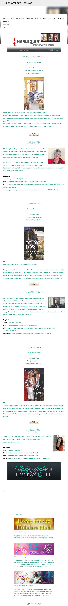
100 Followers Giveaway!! (20, 557)
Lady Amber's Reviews (18, 2)
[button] (4, 28)
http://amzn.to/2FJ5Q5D (16, 179)
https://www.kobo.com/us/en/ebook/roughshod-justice (22, 325)
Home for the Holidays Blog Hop (22, 532)
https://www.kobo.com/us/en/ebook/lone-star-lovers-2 (22, 453)
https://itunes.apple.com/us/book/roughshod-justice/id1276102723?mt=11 (29, 333)
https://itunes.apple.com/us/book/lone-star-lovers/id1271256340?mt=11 (28, 458)
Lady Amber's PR (37, 73)
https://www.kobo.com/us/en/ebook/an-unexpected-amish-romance (26, 181)
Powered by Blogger (35, 604)
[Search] (34, 3)
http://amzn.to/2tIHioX (15, 450)
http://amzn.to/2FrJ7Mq (15, 322)
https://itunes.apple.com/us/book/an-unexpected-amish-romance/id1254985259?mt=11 (33, 190)
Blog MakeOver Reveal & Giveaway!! (23, 586)
